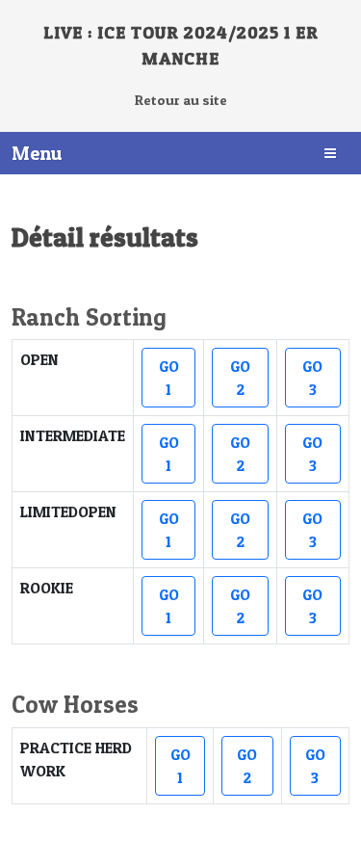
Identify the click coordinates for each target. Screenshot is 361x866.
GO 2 (240, 377)
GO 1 (169, 377)
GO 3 (312, 377)
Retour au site (181, 100)
